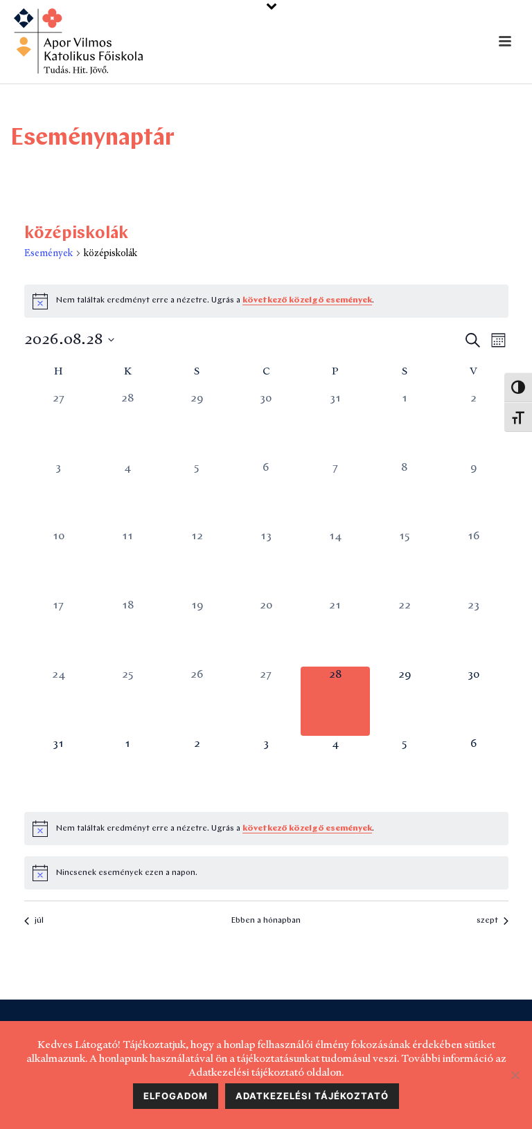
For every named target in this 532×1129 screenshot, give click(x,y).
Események (48, 252)
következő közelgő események (307, 300)
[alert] (266, 828)
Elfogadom (175, 1095)
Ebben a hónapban (266, 920)
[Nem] (515, 1075)
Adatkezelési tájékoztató (312, 1095)
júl (39, 920)
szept (487, 920)
